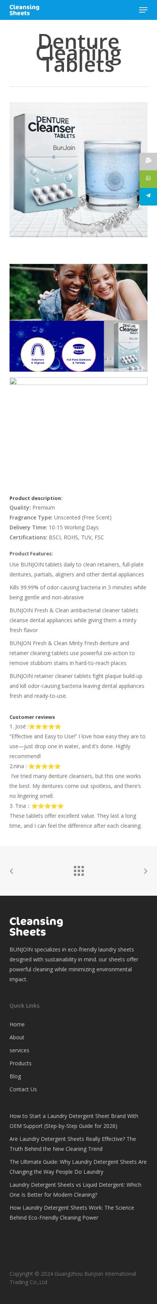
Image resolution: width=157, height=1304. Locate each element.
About (17, 1037)
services (19, 1050)
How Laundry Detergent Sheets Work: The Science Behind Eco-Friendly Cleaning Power (72, 1212)
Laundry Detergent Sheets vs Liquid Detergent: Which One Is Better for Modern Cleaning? (75, 1189)
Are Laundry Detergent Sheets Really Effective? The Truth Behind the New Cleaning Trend (73, 1143)
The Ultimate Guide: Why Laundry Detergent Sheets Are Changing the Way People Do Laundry (78, 1166)
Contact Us (23, 1089)
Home (17, 1024)
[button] (143, 10)
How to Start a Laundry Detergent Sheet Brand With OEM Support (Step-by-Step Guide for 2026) (74, 1120)
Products (21, 1063)
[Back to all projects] (78, 869)
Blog (15, 1076)
